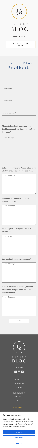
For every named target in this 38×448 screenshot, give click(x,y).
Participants (19, 393)
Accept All (19, 432)
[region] (19, 430)
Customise (19, 438)
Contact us (19, 397)
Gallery (19, 401)
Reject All (19, 443)
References (19, 384)
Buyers (19, 387)
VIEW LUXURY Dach (20, 44)
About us (19, 380)
